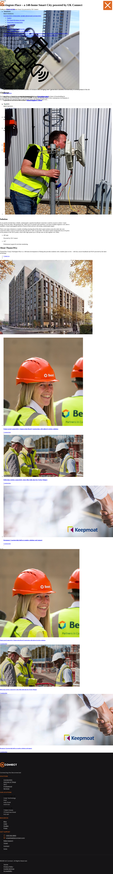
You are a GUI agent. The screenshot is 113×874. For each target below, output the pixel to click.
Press (5, 828)
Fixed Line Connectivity (15, 22)
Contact (6, 846)
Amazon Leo (10, 9)
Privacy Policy (8, 867)
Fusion (9, 18)
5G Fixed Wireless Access (16, 20)
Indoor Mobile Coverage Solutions (18, 31)
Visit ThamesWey (8, 258)
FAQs (5, 849)
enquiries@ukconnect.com (15, 838)
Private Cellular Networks (16, 29)
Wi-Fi (9, 27)
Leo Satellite (11, 25)
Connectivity (8, 780)
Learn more (8, 93)
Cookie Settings (9, 869)
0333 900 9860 (11, 836)
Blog (5, 822)
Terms (6, 865)
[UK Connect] (46, 4)
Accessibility (8, 871)
